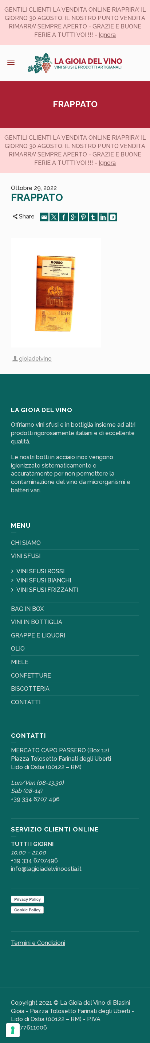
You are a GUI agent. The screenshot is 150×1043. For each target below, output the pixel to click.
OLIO (18, 648)
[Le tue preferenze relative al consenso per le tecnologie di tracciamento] (13, 1030)
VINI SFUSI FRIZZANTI (47, 589)
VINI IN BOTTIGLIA (36, 622)
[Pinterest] (83, 217)
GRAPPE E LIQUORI (38, 635)
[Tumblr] (93, 217)
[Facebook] (63, 217)
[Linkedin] (103, 217)
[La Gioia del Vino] (75, 62)
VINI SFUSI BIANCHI (43, 580)
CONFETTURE (31, 675)
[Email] (44, 217)
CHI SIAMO (26, 542)
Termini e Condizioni (38, 942)
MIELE (19, 662)
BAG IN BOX (27, 608)
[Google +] (73, 217)
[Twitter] (54, 217)
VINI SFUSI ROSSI (40, 571)
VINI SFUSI (25, 555)
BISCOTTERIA (30, 688)
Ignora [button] (107, 34)
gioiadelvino (35, 358)
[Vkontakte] (112, 217)
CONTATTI (25, 702)
